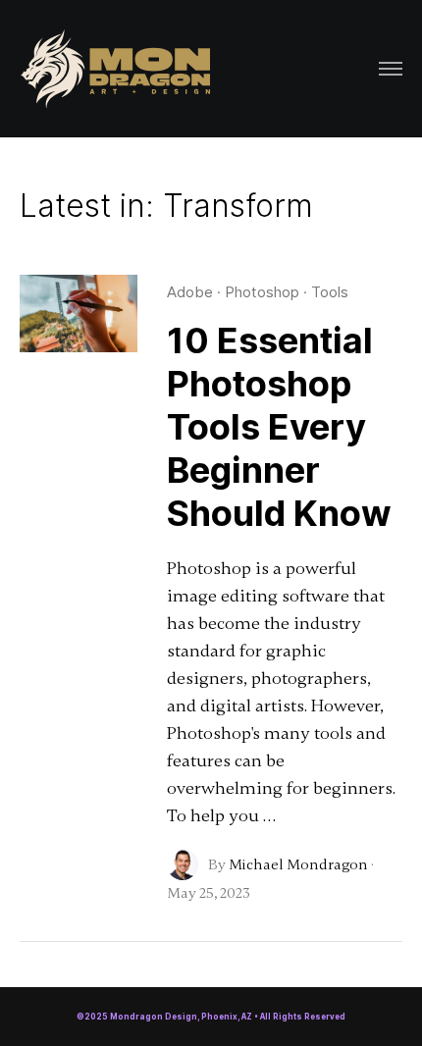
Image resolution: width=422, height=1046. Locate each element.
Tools (329, 292)
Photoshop (262, 292)
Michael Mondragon (298, 864)
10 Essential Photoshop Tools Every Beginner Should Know (279, 427)
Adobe (190, 292)
